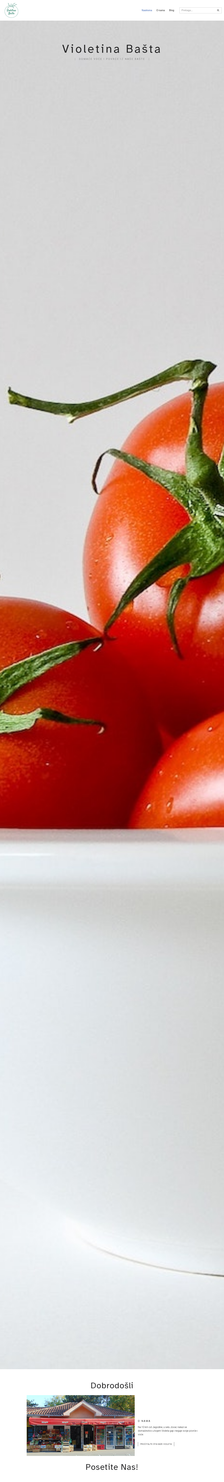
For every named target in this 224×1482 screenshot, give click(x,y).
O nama (160, 10)
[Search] (218, 10)
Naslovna (147, 10)
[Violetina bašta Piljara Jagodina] (11, 10)
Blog (171, 10)
